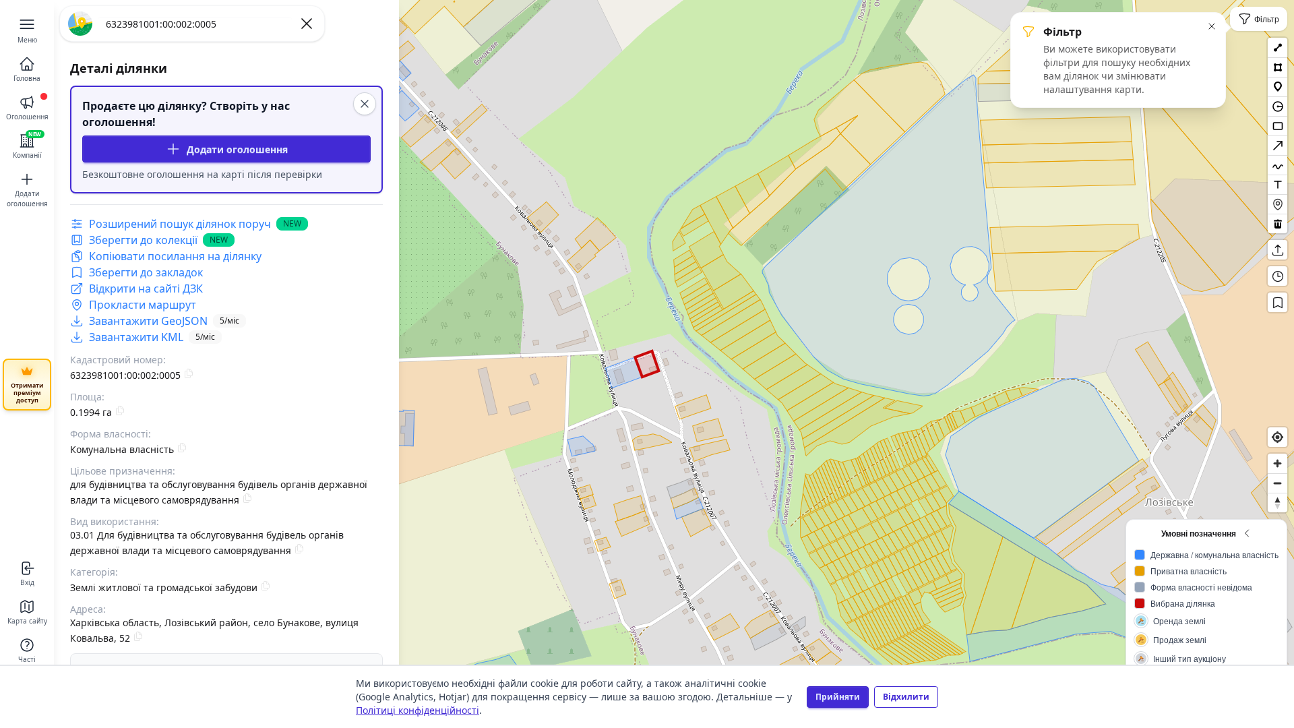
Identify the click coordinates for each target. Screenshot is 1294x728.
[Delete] (1277, 223)
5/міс (229, 320)
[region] (647, 364)
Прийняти (837, 696)
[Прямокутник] (1277, 125)
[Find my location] (1277, 437)
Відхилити (906, 696)
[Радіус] (1277, 106)
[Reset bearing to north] (1277, 502)
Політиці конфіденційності (417, 710)
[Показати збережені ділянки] (1277, 302)
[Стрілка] (1277, 145)
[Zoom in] (1277, 463)
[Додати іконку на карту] (1277, 204)
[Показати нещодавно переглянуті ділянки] (1277, 276)
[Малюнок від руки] (1277, 165)
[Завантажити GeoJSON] (1277, 250)
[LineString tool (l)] (1277, 47)
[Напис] (1277, 184)
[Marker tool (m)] (1277, 86)
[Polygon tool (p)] (1277, 67)
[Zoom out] (1277, 483)
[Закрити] (364, 103)
